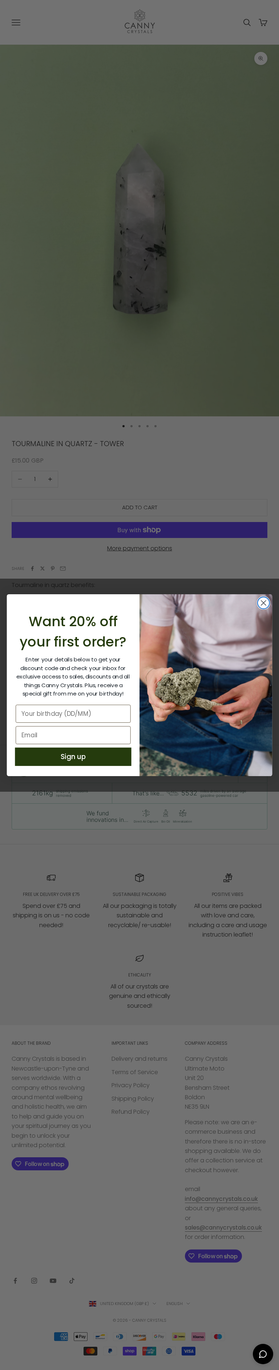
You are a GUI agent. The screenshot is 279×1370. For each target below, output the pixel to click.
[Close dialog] (264, 603)
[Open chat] (263, 1354)
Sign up (73, 756)
